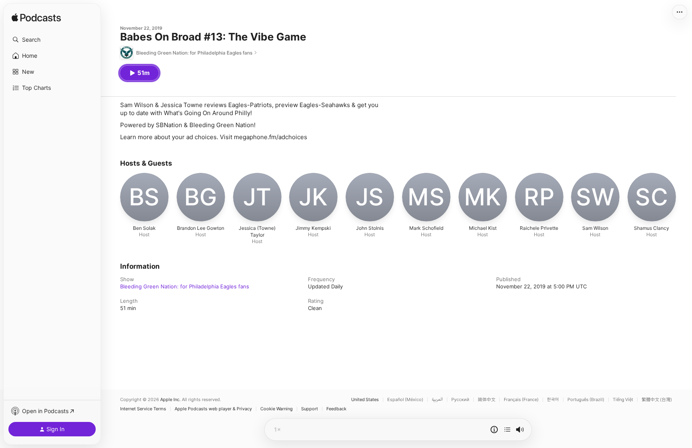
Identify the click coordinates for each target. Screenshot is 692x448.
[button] (52, 40)
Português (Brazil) (585, 399)
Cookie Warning (276, 409)
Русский (460, 399)
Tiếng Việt (623, 399)
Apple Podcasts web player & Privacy (213, 409)
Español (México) (405, 399)
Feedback (336, 409)
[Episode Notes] (494, 429)
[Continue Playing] (507, 429)
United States (365, 399)
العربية (437, 399)
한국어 (553, 399)
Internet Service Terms (143, 409)
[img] (36, 18)
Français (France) (521, 399)
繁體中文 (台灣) (657, 399)
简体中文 (486, 399)
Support (309, 409)
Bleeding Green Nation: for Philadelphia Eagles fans (184, 286)
